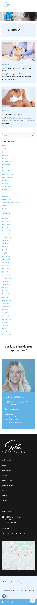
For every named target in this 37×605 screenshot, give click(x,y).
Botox (4, 146)
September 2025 (7, 240)
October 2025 (6, 237)
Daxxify (4, 152)
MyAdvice (23, 584)
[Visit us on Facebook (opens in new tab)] (4, 534)
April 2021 (5, 332)
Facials (4, 158)
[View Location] (3, 516)
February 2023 (6, 294)
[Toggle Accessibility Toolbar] (4, 596)
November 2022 (7, 300)
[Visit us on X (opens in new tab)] (20, 534)
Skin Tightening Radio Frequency (11, 202)
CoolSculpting (6, 149)
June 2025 (5, 250)
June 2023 (5, 291)
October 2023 (6, 278)
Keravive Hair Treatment (9, 171)
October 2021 (6, 322)
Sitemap (31, 590)
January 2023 (6, 297)
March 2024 (6, 266)
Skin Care (5, 196)
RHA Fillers (5, 190)
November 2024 (7, 256)
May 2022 (5, 313)
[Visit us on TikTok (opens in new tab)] (16, 534)
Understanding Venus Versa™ (12, 114)
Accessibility (6, 590)
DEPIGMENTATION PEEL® (10, 155)
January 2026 (6, 228)
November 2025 (7, 234)
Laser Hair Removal (8, 174)
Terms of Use (24, 590)
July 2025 (5, 247)
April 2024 (5, 262)
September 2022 (7, 303)
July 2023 (5, 288)
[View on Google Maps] (18, 555)
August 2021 (6, 325)
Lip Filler (4, 180)
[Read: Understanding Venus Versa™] (18, 97)
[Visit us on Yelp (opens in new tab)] (25, 534)
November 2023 (7, 275)
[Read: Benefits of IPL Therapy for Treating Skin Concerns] (18, 51)
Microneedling (6, 187)
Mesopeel (5, 183)
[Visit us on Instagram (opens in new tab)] (8, 534)
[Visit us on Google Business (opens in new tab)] (12, 534)
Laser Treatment (7, 177)
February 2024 (6, 269)
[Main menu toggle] (33, 5)
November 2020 (7, 335)
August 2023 (6, 284)
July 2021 (4, 329)
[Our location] (29, 602)
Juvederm (5, 168)
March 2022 (6, 316)
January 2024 (6, 272)
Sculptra (4, 193)
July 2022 (5, 310)
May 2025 (5, 253)
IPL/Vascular (5, 64)
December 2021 (7, 319)
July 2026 (5, 218)
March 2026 (6, 221)
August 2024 (6, 259)
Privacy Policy (15, 590)
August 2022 (6, 306)
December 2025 (7, 231)
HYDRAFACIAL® (7, 161)
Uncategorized (6, 209)
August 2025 (6, 243)
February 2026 (6, 225)
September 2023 (7, 281)
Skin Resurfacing (7, 199)
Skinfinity (4, 206)
